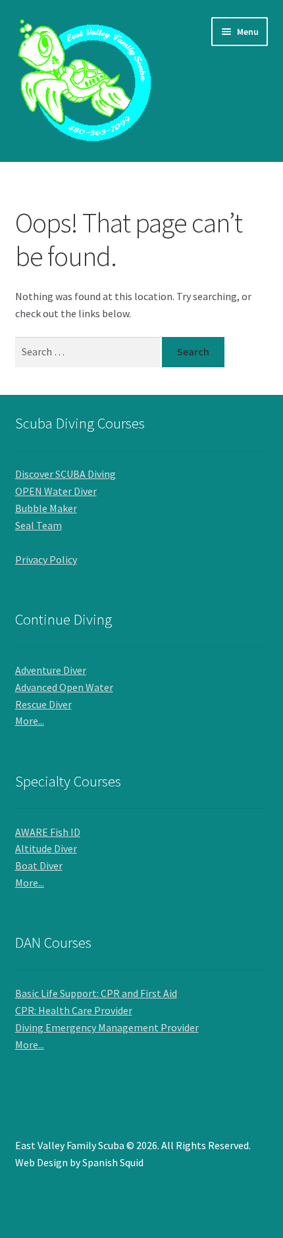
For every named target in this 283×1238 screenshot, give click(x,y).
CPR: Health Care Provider (73, 1010)
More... (29, 720)
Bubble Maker (46, 508)
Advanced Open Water (64, 687)
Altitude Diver (46, 848)
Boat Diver (39, 865)
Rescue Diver (43, 704)
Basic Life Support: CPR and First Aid (96, 993)
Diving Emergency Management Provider (107, 1027)
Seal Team (38, 525)
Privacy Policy (46, 559)
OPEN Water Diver (56, 491)
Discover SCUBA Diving (65, 473)
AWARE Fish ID (47, 831)
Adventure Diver (50, 670)
